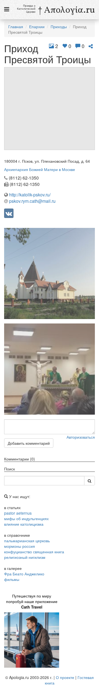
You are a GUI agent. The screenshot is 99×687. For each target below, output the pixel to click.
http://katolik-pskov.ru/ (30, 194)
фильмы (11, 579)
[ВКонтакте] (8, 213)
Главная (15, 26)
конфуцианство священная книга (34, 551)
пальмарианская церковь (27, 540)
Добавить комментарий (29, 443)
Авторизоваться (81, 437)
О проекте (65, 677)
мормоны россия (19, 546)
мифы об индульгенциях (26, 518)
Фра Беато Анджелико (24, 574)
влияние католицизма (23, 524)
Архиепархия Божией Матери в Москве (39, 169)
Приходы (59, 26)
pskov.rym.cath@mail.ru (32, 201)
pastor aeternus (18, 513)
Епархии (37, 26)
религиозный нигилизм (24, 557)
